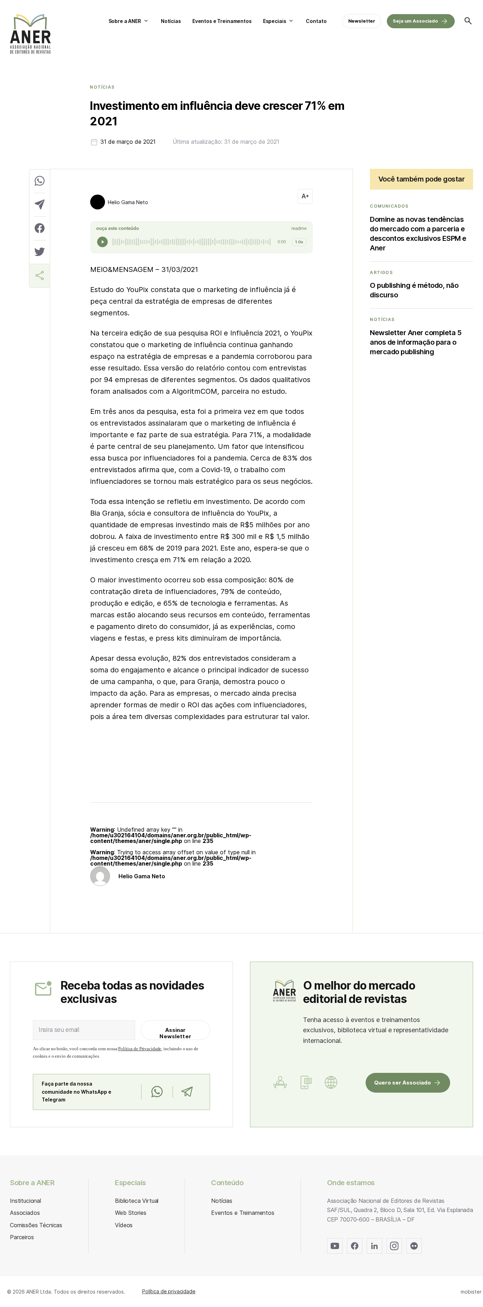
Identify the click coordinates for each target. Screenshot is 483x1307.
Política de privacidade (169, 1291)
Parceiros (22, 1237)
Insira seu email (59, 1029)
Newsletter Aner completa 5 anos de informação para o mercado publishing (415, 342)
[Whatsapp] (157, 1092)
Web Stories (130, 1212)
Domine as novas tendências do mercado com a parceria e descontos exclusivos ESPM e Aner (418, 233)
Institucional (25, 1200)
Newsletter (362, 21)
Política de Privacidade (139, 1048)
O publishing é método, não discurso (414, 290)
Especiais (274, 21)
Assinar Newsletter (175, 1033)
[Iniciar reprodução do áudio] (102, 242)
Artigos (381, 272)
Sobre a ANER (125, 21)
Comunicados (389, 206)
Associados (25, 1212)
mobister (471, 1292)
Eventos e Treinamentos (222, 21)
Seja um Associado (415, 21)
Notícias (171, 21)
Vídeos (124, 1225)
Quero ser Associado (402, 1082)
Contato (316, 21)
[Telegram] (187, 1092)
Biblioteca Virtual (136, 1200)
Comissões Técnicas (36, 1225)
